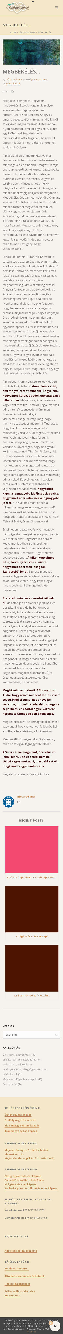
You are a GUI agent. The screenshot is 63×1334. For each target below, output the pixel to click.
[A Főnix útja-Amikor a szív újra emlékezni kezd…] (31, 849)
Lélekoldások (27, 32)
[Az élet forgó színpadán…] (31, 968)
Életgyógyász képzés (18, 1114)
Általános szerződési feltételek (25, 1276)
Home (13, 32)
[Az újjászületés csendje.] (31, 909)
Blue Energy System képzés (22, 1125)
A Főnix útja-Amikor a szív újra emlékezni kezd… (32, 877)
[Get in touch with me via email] (18, 802)
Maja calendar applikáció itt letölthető (29, 1158)
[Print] (14, 91)
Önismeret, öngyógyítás (16, 1054)
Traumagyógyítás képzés (21, 1131)
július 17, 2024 (39, 79)
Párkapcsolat (10, 1084)
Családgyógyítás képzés (20, 1120)
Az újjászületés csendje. (32, 936)
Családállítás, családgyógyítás (19, 1059)
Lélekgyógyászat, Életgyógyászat (21, 1069)
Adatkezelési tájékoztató (21, 1250)
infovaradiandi (14, 79)
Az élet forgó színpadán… (32, 995)
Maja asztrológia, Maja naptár (20, 1079)
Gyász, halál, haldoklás (15, 1064)
